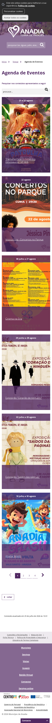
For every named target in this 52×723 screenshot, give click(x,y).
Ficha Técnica (8, 637)
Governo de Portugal (12, 704)
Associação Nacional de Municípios (18, 710)
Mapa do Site (36, 635)
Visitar (16, 61)
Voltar (9, 597)
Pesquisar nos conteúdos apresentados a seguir (24, 83)
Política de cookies (26, 5)
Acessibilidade (42, 710)
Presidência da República (34, 704)
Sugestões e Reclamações (17, 635)
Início (4, 61)
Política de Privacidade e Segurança (31, 637)
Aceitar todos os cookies (15, 17)
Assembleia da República (24, 707)
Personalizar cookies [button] (13, 11)
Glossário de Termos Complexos (25, 640)
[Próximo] (41, 575)
